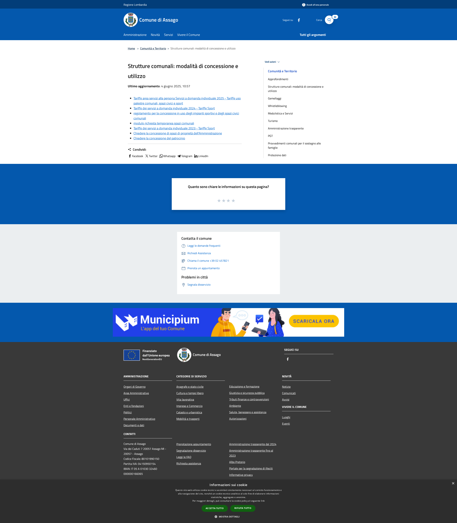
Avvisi (285, 399)
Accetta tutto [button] (215, 508)
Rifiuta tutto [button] (242, 508)
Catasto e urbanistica (189, 412)
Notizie (286, 386)
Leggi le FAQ (183, 457)
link (263, 500)
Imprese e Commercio (189, 406)
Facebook (137, 156)
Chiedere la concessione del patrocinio (159, 138)
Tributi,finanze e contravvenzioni (249, 399)
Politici (128, 412)
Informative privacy (241, 475)
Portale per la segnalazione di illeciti (251, 468)
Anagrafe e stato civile (190, 386)
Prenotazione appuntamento (193, 444)
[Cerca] (329, 20)
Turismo (273, 121)
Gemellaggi (274, 98)
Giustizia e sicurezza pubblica (247, 393)
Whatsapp (169, 156)
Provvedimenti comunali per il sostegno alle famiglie (294, 145)
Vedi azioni (271, 62)
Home (131, 48)
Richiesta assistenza (188, 463)
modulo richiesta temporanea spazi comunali (164, 123)
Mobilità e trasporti (188, 419)
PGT (270, 136)
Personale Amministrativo (139, 419)
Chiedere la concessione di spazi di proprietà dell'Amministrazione (178, 133)
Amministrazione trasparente (286, 128)
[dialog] (228, 501)
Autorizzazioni (238, 418)
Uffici (127, 399)
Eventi (286, 423)
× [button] (453, 483)
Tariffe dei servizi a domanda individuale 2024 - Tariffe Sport (174, 108)
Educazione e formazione (244, 386)
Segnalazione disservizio (191, 450)
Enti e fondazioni (134, 406)
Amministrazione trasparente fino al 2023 (251, 453)
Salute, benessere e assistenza (247, 412)
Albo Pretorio (237, 462)
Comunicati (289, 393)
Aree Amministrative (136, 393)
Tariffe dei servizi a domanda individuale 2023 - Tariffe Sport (174, 128)
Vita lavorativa (185, 399)
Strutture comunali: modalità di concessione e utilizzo (295, 88)
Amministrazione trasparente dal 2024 (252, 444)
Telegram (186, 156)
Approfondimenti (278, 79)
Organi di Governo (134, 386)
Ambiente (235, 406)
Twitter (153, 156)
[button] (228, 516)
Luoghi (286, 417)
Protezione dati (277, 155)
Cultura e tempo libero (190, 393)
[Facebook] (297, 19)
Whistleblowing (277, 106)
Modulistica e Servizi (280, 113)
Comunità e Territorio (153, 48)
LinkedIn (203, 156)
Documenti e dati (134, 425)
